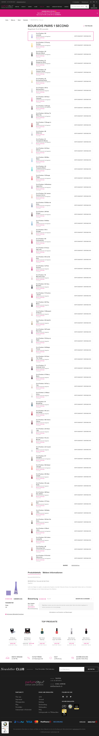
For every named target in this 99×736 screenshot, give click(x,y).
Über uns (18, 697)
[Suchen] (86, 7)
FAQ (40, 709)
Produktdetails (34, 572)
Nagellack (25, 20)
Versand (41, 699)
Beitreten (91, 669)
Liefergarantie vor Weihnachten (48, 712)
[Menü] (8, 722)
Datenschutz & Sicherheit (23, 709)
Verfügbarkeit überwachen (82, 36)
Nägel (19, 20)
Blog (16, 704)
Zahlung (41, 702)
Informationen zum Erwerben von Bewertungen (60, 612)
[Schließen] (97, 13)
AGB (40, 697)
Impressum (18, 699)
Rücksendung (43, 704)
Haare (35, 6)
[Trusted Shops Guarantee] (71, 706)
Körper (30, 6)
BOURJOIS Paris (76, 565)
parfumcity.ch (76, 729)
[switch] (5, 732)
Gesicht (24, 6)
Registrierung (85, 2)
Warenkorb (94, 8)
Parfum (17, 6)
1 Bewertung (18, 599)
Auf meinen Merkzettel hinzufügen (15, 614)
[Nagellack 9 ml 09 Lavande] (15, 588)
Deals (48, 6)
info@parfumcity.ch (21, 2)
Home (6, 20)
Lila (6, 607)
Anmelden (76, 2)
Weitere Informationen (52, 572)
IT (96, 2)
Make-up (42, 6)
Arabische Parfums (57, 6)
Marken (66, 6)
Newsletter (18, 707)
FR (94, 2)
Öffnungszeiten (20, 702)
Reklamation (43, 707)
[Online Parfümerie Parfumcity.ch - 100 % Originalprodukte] (7, 6)
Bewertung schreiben (83, 598)
